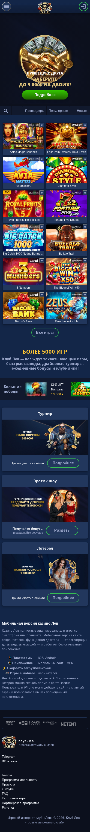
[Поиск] (5, 110)
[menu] (6, 6)
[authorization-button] (83, 6)
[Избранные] (17, 110)
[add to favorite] (41, 125)
